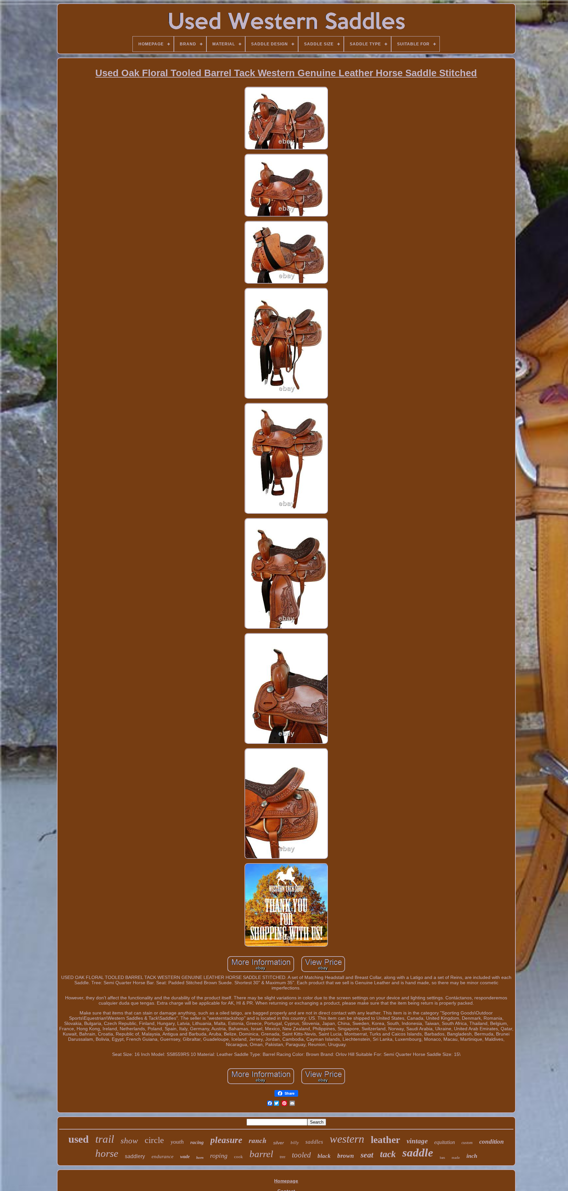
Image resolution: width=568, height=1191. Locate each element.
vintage (417, 1141)
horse (106, 1153)
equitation (444, 1142)
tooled (301, 1155)
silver (278, 1142)
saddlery (135, 1156)
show (129, 1140)
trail (104, 1139)
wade (185, 1156)
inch (471, 1156)
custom (467, 1142)
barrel (261, 1154)
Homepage (286, 1180)
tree (282, 1157)
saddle (417, 1152)
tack (388, 1154)
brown (345, 1155)
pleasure (226, 1140)
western (347, 1139)
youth (177, 1141)
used (78, 1139)
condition (491, 1141)
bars (442, 1157)
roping (218, 1155)
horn (199, 1157)
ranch (258, 1140)
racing (197, 1142)
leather (385, 1139)
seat (367, 1155)
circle (154, 1140)
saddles (314, 1142)
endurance (163, 1156)
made (456, 1157)
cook (238, 1156)
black (324, 1156)
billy (295, 1142)
